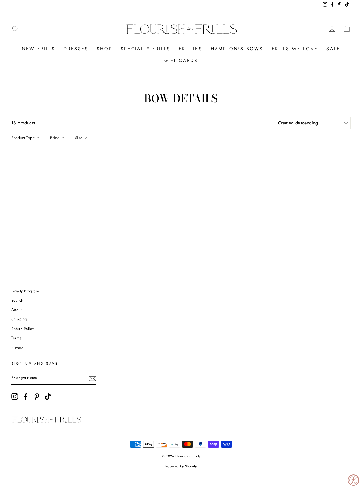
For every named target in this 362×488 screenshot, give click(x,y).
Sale (333, 49)
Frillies (190, 49)
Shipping (19, 319)
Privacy (17, 347)
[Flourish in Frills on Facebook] (25, 396)
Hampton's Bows (237, 49)
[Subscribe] (92, 378)
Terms (16, 338)
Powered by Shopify (181, 466)
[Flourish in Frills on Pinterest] (36, 396)
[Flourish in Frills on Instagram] (14, 396)
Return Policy (22, 328)
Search (17, 300)
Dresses (76, 49)
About (16, 309)
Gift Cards (181, 60)
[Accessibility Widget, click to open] (353, 480)
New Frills (38, 49)
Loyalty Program (25, 291)
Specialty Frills (145, 49)
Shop (104, 49)
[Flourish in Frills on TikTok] (47, 396)
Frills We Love (295, 49)
